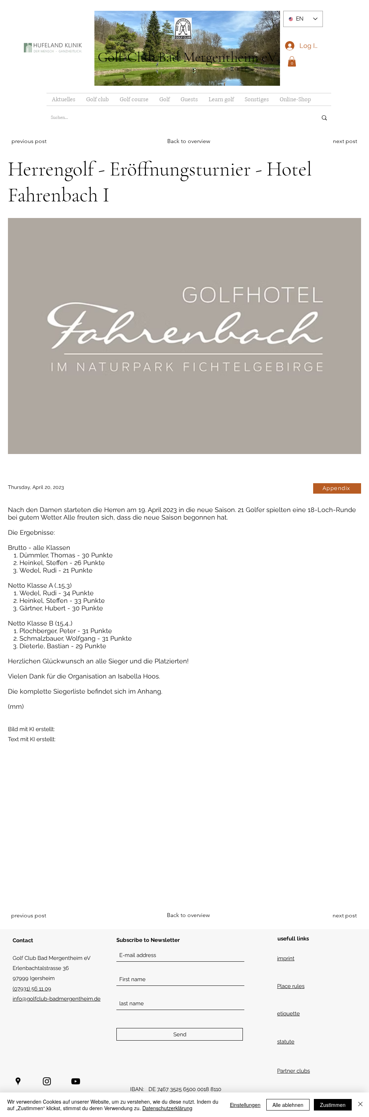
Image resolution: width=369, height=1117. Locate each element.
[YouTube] (75, 1081)
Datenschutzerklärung (167, 1108)
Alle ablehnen (287, 1104)
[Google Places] (18, 1081)
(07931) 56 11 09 (32, 988)
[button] (292, 61)
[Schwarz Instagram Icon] (46, 1081)
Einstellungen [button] (245, 1104)
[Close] (360, 1104)
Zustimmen (333, 1104)
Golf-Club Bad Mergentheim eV (187, 57)
